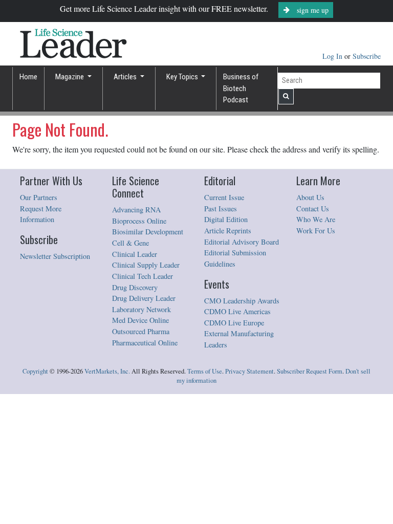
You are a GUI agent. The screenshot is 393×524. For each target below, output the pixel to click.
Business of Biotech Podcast (240, 88)
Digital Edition (226, 219)
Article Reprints (227, 230)
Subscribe (367, 56)
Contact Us (312, 208)
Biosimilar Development (147, 231)
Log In (333, 56)
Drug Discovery (135, 287)
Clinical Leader (134, 254)
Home (28, 76)
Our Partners (38, 197)
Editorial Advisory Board (241, 242)
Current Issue (224, 197)
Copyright (35, 371)
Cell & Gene (130, 243)
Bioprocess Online (139, 221)
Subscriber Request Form (309, 371)
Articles (126, 76)
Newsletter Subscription (55, 256)
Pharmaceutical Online (145, 342)
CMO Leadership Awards (241, 300)
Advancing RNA (136, 209)
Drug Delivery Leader (144, 298)
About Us (310, 197)
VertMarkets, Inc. (107, 371)
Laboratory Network (141, 309)
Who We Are (315, 219)
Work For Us (315, 230)
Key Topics (183, 76)
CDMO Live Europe (234, 323)
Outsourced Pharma (140, 331)
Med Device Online (140, 320)
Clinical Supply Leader (146, 265)
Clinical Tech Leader (142, 276)
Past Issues (220, 208)
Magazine (70, 76)
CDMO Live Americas (237, 311)
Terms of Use (204, 371)
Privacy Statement (249, 371)
